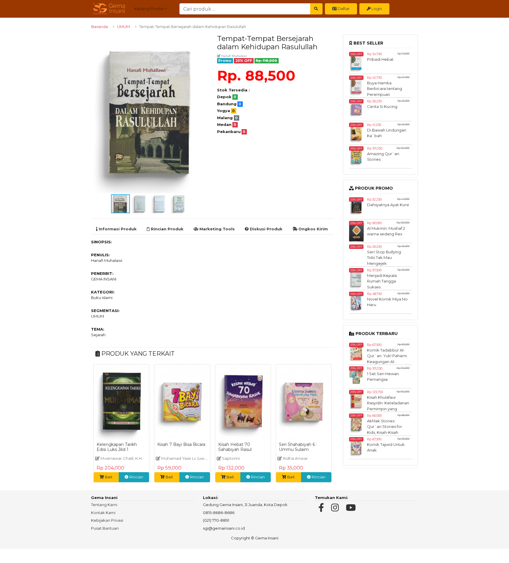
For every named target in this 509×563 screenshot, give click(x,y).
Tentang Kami (104, 504)
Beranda (99, 26)
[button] (203, 40)
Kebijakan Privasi (107, 520)
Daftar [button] (343, 8)
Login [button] (376, 8)
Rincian (135, 477)
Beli (108, 477)
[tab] (116, 229)
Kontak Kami (103, 512)
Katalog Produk (149, 8)
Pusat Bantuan (105, 528)
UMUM (123, 26)
